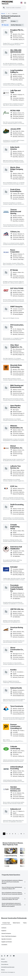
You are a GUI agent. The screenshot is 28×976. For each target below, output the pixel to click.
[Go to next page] (24, 834)
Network (5, 3)
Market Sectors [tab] (16, 922)
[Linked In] (1, 956)
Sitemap (3, 969)
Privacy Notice (4, 961)
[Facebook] (4, 956)
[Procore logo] (7, 2)
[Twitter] (7, 956)
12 (21, 833)
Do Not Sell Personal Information (7, 967)
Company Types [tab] (6, 922)
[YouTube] (13, 955)
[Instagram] (10, 956)
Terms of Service (4, 964)
